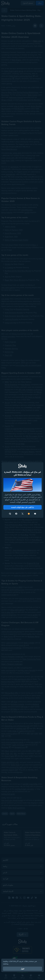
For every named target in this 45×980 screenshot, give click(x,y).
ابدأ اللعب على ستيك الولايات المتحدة (22, 507)
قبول (22, 968)
